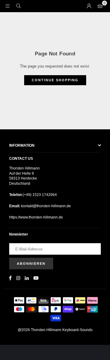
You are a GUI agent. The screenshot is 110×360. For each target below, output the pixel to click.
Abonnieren (31, 263)
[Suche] (18, 6)
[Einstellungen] (88, 6)
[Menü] (7, 6)
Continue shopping (55, 80)
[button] (99, 6)
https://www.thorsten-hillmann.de (36, 217)
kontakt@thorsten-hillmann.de (45, 206)
